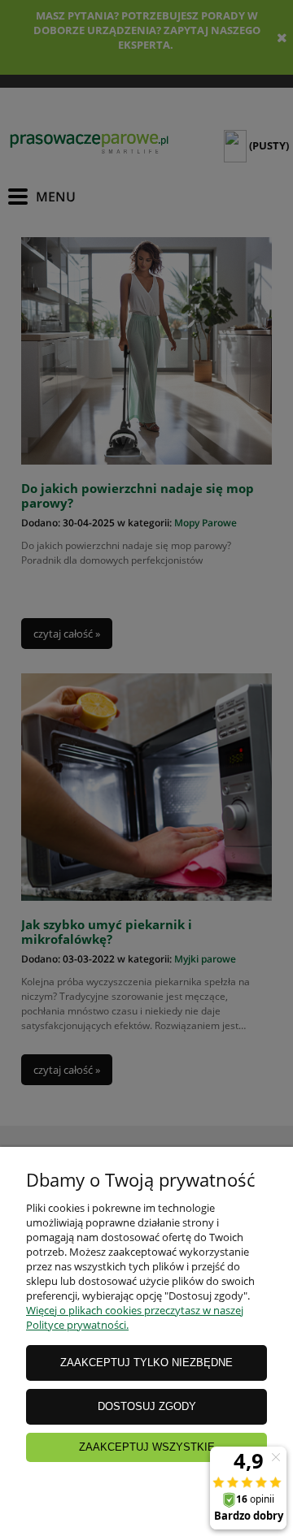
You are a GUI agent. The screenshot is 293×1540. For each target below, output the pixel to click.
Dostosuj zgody (147, 1406)
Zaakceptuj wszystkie (147, 1447)
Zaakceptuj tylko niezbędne (146, 1362)
